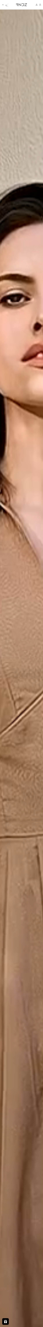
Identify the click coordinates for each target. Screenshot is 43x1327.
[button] (3, 5)
